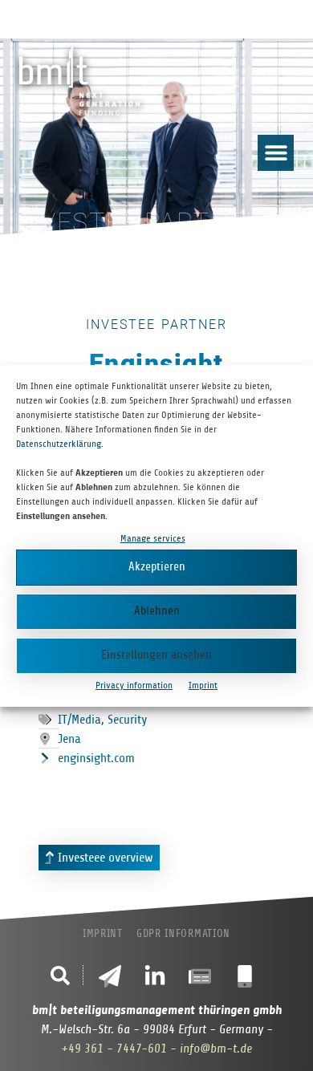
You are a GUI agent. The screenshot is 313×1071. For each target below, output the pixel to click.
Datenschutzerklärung (58, 443)
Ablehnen (157, 611)
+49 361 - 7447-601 (114, 1048)
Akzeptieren (156, 567)
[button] (276, 153)
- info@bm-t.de (211, 1048)
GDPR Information (183, 933)
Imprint (203, 685)
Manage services (152, 538)
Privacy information (134, 685)
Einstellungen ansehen (156, 655)
